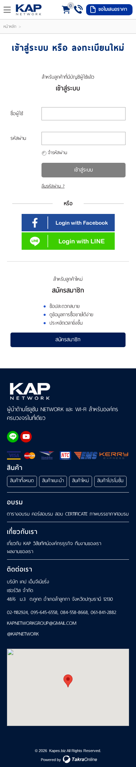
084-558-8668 (74, 612)
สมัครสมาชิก (68, 339)
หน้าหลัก (9, 26)
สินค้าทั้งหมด (22, 480)
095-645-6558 (44, 612)
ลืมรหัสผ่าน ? (53, 186)
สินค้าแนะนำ (53, 480)
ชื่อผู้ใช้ (16, 113)
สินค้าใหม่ (80, 480)
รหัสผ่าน (18, 138)
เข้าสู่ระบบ (83, 169)
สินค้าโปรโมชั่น (110, 480)
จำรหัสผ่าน (57, 153)
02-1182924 (17, 612)
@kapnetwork (23, 634)
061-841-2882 (103, 612)
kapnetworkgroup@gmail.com (41, 624)
